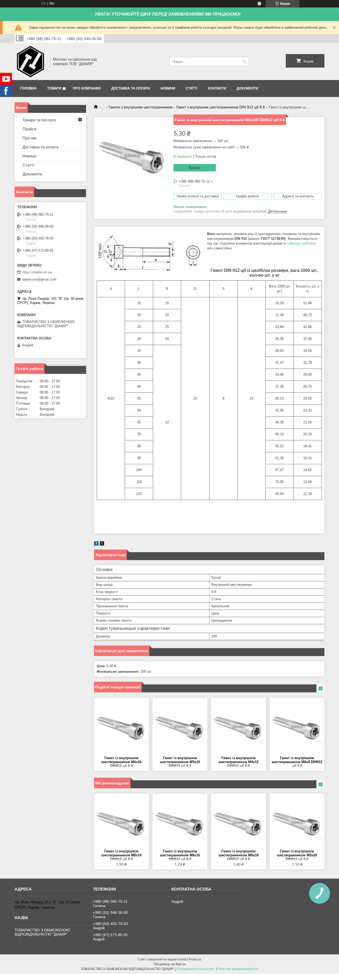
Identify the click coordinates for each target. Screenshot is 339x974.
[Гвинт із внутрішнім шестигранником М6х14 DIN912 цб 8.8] (121, 822)
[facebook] (96, 544)
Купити (194, 168)
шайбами (309, 243)
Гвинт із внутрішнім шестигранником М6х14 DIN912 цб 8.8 (121, 855)
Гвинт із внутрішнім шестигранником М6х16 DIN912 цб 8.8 (121, 762)
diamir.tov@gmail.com (39, 279)
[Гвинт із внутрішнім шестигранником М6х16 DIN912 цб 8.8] (121, 726)
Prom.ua (195, 959)
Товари (54, 88)
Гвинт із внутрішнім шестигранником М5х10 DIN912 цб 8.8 (180, 762)
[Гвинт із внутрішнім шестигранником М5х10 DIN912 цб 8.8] (180, 726)
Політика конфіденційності (238, 969)
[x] (102, 544)
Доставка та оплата (130, 88)
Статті (191, 88)
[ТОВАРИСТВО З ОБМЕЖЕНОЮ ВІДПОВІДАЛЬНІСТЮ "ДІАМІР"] (30, 61)
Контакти (217, 88)
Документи (247, 88)
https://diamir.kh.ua (37, 272)
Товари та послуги (39, 120)
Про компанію (87, 88)
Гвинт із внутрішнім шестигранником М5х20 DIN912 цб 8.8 (297, 855)
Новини (167, 88)
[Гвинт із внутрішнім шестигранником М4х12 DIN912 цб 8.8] (238, 726)
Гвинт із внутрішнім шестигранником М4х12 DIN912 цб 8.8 (238, 762)
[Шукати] (244, 61)
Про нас (30, 138)
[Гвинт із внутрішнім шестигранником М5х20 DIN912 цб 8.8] (297, 822)
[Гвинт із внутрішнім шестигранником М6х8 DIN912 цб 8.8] (297, 726)
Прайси (29, 129)
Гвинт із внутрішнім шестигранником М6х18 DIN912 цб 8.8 (238, 855)
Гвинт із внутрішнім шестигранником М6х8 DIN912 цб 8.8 (297, 762)
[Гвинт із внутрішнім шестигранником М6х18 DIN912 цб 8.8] (238, 822)
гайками (293, 243)
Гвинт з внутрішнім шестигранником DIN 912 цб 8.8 (220, 107)
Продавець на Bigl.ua (170, 964)
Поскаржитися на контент (195, 969)
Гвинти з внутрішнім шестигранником (141, 107)
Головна (28, 88)
